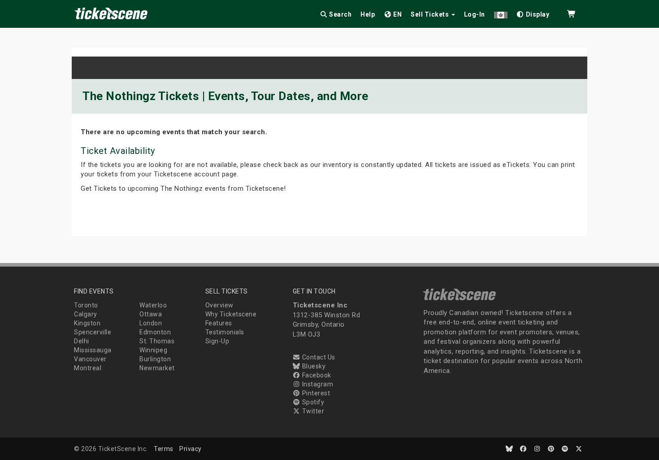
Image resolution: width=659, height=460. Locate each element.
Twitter (312, 411)
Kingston (87, 323)
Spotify (312, 402)
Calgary (85, 314)
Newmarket (157, 368)
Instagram (316, 384)
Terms (163, 448)
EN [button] (397, 14)
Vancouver (90, 359)
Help (367, 14)
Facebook (315, 375)
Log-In (474, 14)
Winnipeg (153, 350)
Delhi (81, 341)
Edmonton (155, 332)
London (150, 323)
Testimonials (224, 332)
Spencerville (92, 332)
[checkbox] (533, 13)
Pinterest (315, 393)
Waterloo (153, 305)
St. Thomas (156, 341)
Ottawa (150, 314)
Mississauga (93, 350)
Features (218, 323)
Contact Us (317, 357)
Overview (219, 305)
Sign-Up (217, 341)
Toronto (86, 305)
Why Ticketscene (231, 314)
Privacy (190, 448)
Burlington (155, 359)
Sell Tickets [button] (431, 14)
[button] (501, 13)
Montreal (87, 368)
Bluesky (312, 366)
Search (340, 14)
